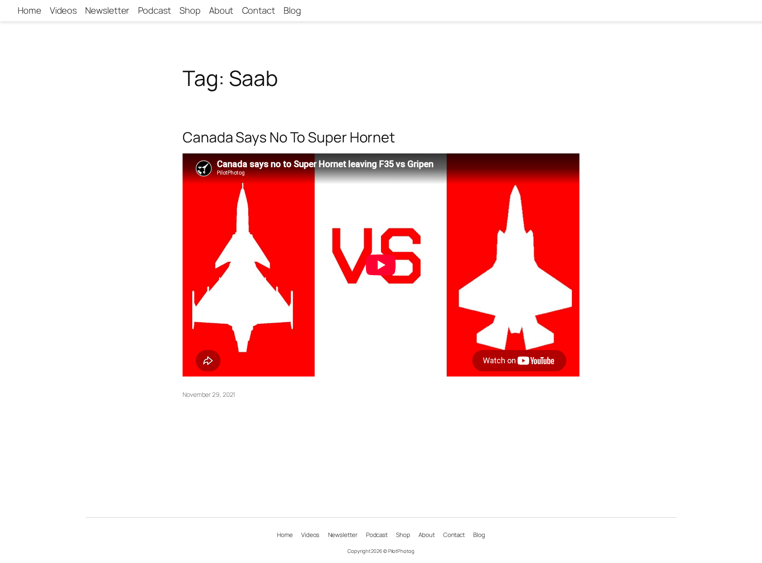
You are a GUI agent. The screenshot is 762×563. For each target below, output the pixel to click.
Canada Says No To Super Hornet (289, 137)
